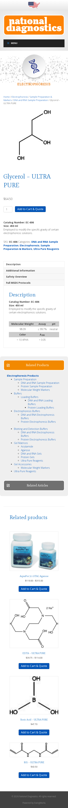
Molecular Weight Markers (35, 389)
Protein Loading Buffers (41, 407)
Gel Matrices (21, 443)
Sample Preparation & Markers (26, 247)
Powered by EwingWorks (34, 802)
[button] (34, 365)
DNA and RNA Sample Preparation (30, 100)
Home (6, 96)
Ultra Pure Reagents (46, 249)
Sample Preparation (25, 379)
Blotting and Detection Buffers (31, 429)
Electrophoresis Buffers (27, 411)
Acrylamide (27, 446)
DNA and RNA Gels (31, 453)
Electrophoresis (20, 96)
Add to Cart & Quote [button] (34, 732)
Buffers (18, 393)
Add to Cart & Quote (30, 209)
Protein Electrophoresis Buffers (38, 421)
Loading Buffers (29, 397)
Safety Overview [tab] (16, 276)
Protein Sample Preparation (36, 386)
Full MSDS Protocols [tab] (18, 282)
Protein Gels (28, 457)
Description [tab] (13, 264)
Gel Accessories (23, 464)
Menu (14, 43)
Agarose (25, 450)
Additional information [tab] (20, 270)
